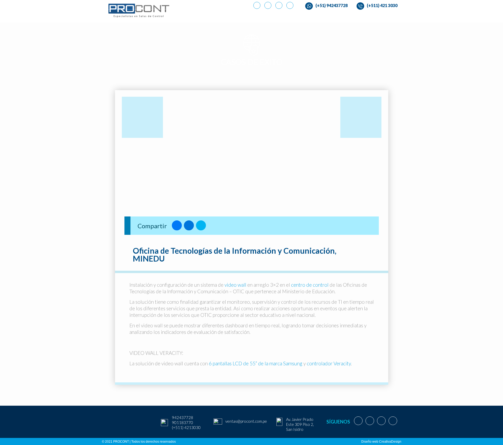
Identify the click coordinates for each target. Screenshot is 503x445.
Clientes (343, 17)
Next (379, 152)
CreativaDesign (390, 441)
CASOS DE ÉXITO (313, 17)
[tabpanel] (251, 157)
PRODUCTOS (253, 17)
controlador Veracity (329, 363)
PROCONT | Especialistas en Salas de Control (205, 15)
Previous (124, 152)
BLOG (364, 17)
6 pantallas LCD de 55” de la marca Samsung (256, 363)
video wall (235, 285)
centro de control (310, 285)
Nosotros (224, 17)
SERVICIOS (281, 17)
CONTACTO (387, 17)
